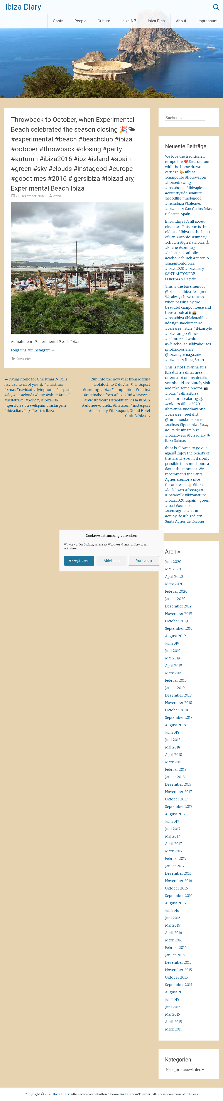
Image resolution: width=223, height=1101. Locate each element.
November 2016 (178, 881)
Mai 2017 (172, 836)
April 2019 (173, 665)
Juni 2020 (173, 561)
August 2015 (175, 992)
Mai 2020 (173, 569)
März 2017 (173, 851)
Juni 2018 (173, 740)
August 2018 (175, 725)
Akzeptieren (79, 561)
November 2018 (178, 702)
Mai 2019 (172, 658)
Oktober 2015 (176, 977)
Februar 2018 (176, 769)
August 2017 (175, 814)
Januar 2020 (175, 599)
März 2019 (173, 673)
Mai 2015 (172, 1014)
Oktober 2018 (176, 710)
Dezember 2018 (178, 695)
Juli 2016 (172, 910)
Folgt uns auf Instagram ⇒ (32, 350)
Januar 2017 (174, 866)
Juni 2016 (173, 918)
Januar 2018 (175, 777)
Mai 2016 (172, 925)
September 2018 (179, 717)
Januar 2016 (175, 955)
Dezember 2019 (178, 606)
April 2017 (173, 843)
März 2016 (173, 940)
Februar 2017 (175, 858)
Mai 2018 (172, 747)
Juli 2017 (172, 821)
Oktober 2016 (176, 888)
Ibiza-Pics (156, 21)
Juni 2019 (173, 651)
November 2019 (178, 613)
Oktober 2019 (176, 621)
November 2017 (178, 792)
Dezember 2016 (178, 873)
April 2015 (173, 1022)
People (80, 21)
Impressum (207, 21)
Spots (58, 21)
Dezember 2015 (178, 962)
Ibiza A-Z (129, 21)
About (181, 21)
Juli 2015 (172, 999)
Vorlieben (144, 561)
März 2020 (174, 584)
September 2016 (179, 895)
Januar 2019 (175, 688)
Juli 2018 (172, 732)
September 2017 (178, 806)
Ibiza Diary (23, 7)
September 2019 (179, 628)
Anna (57, 196)
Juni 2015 (172, 1007)
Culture (104, 21)
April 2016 (173, 933)
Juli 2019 (172, 643)
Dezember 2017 (178, 784)
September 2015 (178, 984)
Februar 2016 (176, 947)
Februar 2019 (176, 680)
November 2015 (178, 970)
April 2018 (173, 754)
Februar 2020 (176, 591)
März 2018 (173, 762)
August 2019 (175, 636)
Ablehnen (112, 561)
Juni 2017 (172, 829)
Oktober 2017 (176, 799)
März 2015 (173, 1029)
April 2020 (174, 576)
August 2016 (175, 903)
